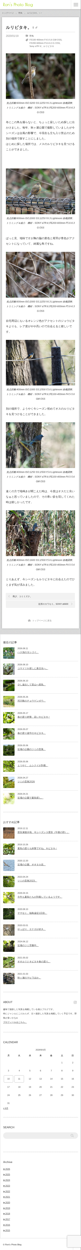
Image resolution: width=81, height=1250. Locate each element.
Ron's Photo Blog (18, 4)
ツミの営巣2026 (26, 781)
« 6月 (5, 1108)
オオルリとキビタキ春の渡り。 (34, 961)
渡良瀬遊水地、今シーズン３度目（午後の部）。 (43, 832)
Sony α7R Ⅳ (35, 46)
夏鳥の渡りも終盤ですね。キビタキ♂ (37, 848)
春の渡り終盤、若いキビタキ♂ (33, 717)
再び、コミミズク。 (22, 596)
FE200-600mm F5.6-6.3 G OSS (44, 43)
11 (19, 1079)
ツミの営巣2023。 (27, 880)
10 (8, 1079)
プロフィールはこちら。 (15, 1022)
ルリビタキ (48, 46)
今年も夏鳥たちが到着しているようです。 (39, 897)
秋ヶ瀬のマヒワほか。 (29, 977)
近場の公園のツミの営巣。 (31, 749)
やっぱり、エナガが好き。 (31, 929)
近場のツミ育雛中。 (28, 945)
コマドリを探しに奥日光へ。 (32, 668)
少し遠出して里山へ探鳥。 (31, 684)
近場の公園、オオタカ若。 (31, 864)
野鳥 (31, 36)
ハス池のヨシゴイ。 (28, 652)
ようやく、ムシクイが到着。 (32, 765)
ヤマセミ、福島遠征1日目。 (32, 913)
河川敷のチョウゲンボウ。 (31, 700)
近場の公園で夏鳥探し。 (30, 797)
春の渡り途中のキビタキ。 (31, 733)
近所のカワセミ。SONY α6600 (53, 604)
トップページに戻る (42, 620)
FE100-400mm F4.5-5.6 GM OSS (45, 40)
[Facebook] (76, 1002)
